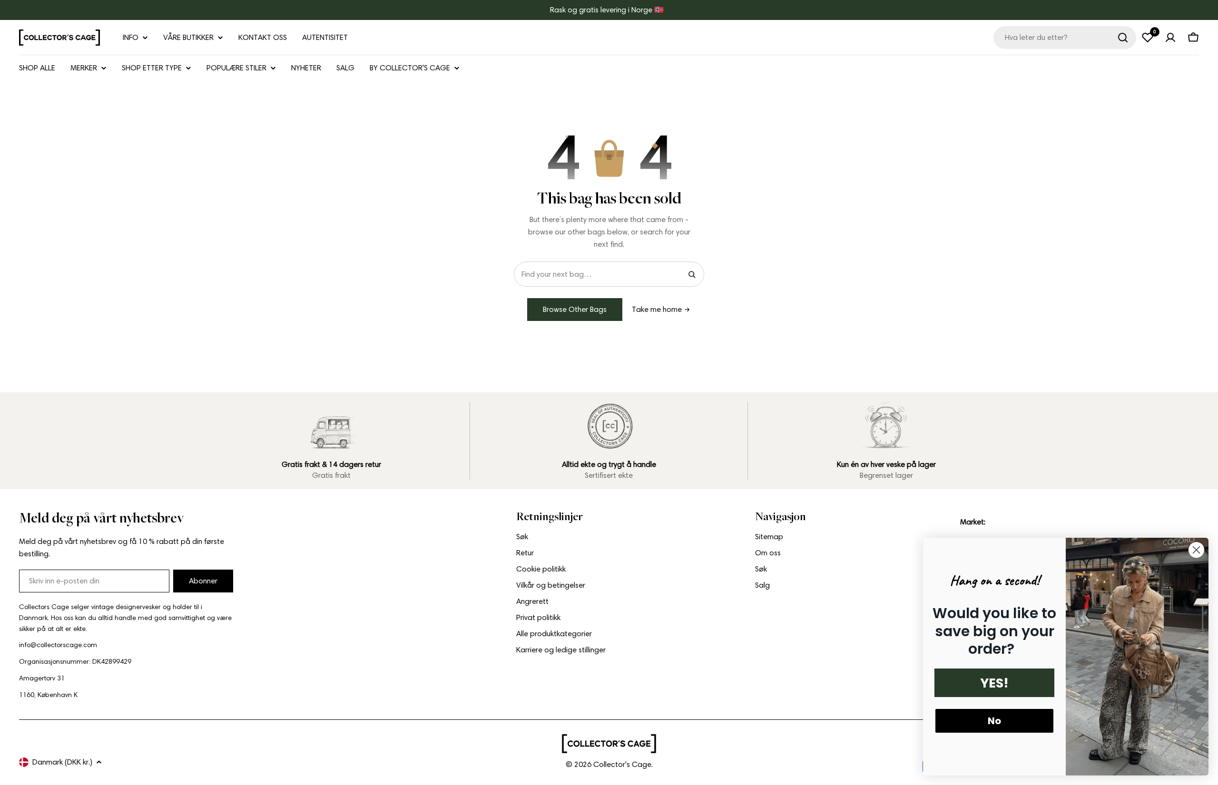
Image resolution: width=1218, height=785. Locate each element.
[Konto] (1170, 37)
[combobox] (1064, 37)
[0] (1147, 37)
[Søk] (1123, 37)
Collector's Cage (622, 764)
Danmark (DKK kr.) (62, 761)
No (994, 720)
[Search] (691, 274)
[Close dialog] (1196, 550)
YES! (994, 683)
